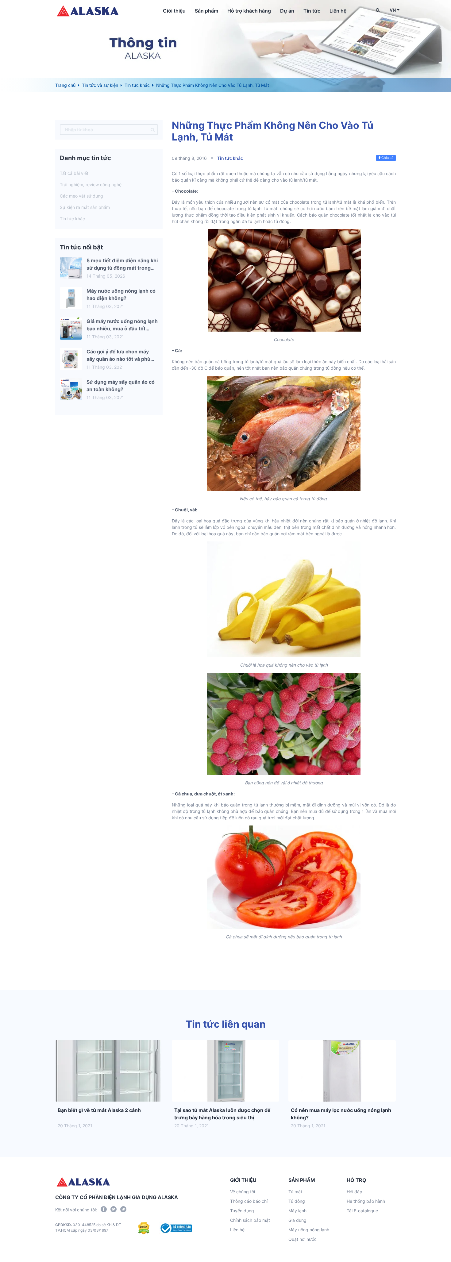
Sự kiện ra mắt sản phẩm (85, 207)
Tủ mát (295, 1191)
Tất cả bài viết (74, 173)
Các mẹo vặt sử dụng (81, 195)
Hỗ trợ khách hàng (249, 11)
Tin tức (311, 11)
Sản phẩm (206, 11)
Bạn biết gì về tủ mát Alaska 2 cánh (99, 1110)
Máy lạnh (297, 1210)
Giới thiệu (174, 11)
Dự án (287, 11)
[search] (152, 129)
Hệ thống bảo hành (366, 1201)
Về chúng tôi (242, 1191)
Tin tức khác (137, 85)
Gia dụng (297, 1220)
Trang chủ (65, 85)
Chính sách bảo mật (250, 1220)
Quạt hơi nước (302, 1239)
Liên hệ (338, 11)
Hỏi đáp (354, 1191)
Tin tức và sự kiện (100, 85)
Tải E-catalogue (362, 1210)
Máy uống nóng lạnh (308, 1229)
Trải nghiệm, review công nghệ (90, 184)
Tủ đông (296, 1201)
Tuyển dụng (242, 1210)
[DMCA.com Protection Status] (143, 1228)
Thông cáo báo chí (249, 1201)
